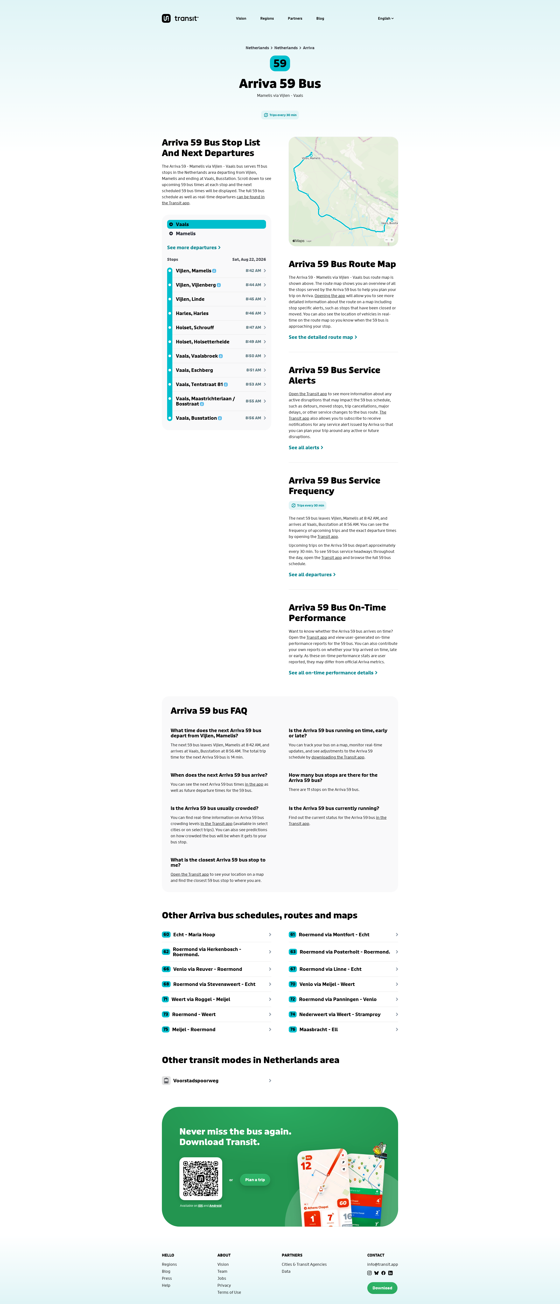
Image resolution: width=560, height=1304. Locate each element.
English (384, 18)
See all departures (310, 574)
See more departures (192, 247)
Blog (320, 18)
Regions (267, 18)
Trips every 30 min (283, 115)
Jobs (221, 1278)
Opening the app (330, 295)
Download (382, 1288)
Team (222, 1271)
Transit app (327, 536)
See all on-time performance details (331, 672)
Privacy (224, 1285)
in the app (254, 784)
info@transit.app (382, 1264)
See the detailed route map (321, 337)
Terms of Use (229, 1292)
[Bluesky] (376, 1273)
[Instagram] (369, 1273)
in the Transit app (217, 823)
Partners (295, 18)
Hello (168, 1255)
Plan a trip (255, 1179)
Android (215, 1205)
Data (286, 1271)
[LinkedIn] (390, 1273)
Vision (241, 18)
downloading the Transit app (338, 757)
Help (166, 1285)
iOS (200, 1205)
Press (167, 1278)
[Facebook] (383, 1273)
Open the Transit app (308, 393)
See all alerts (304, 447)
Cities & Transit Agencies (304, 1264)
